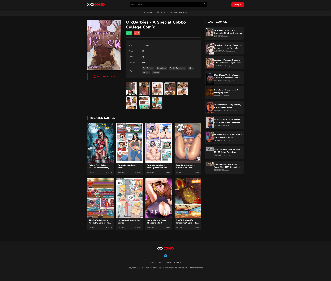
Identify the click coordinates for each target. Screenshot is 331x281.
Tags (162, 12)
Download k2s (106, 76)
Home (149, 12)
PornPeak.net (173, 262)
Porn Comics (148, 68)
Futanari (146, 72)
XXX (96, 4)
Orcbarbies (161, 68)
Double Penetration (177, 68)
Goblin (156, 72)
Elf (190, 68)
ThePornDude (179, 12)
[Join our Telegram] (165, 256)
